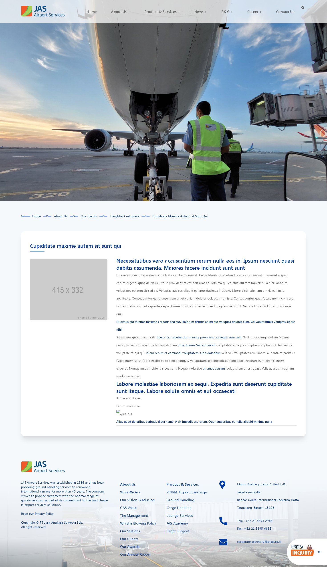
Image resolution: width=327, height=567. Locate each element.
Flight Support (178, 531)
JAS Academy (177, 523)
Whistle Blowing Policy (138, 523)
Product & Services (183, 484)
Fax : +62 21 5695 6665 (254, 528)
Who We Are (130, 492)
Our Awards (129, 546)
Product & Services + (162, 11)
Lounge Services (180, 515)
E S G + (227, 11)
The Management (134, 515)
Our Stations (130, 531)
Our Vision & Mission (137, 499)
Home (92, 11)
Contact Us (285, 11)
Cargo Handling (179, 507)
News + (200, 11)
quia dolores (186, 345)
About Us (128, 484)
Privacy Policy (44, 513)
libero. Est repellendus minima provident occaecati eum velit (199, 337)
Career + (254, 11)
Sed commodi (205, 345)
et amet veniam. (214, 368)
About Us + (120, 11)
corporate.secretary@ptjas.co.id (259, 541)
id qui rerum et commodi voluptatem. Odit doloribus (183, 353)
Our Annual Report (135, 554)
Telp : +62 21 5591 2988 (255, 521)
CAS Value (128, 507)
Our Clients (129, 538)
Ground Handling (180, 499)
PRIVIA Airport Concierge (187, 492)
